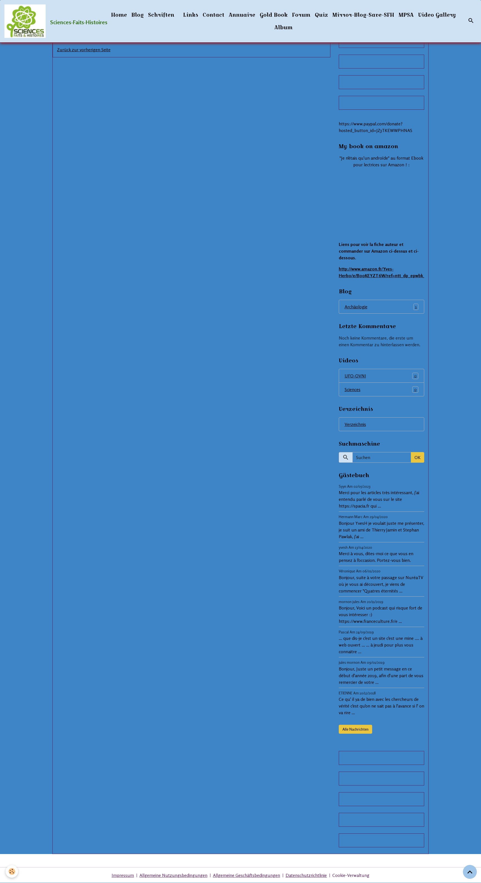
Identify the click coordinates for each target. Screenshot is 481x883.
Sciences (381, 389)
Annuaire (242, 15)
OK (417, 457)
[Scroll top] (470, 872)
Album (283, 27)
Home (119, 15)
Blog (137, 15)
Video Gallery (437, 15)
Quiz (321, 15)
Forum (301, 15)
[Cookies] (12, 871)
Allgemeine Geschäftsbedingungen (246, 875)
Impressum (123, 875)
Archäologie (381, 306)
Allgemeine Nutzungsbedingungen (173, 875)
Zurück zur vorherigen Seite (84, 49)
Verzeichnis (355, 424)
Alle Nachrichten (355, 729)
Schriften (161, 15)
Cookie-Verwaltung (350, 875)
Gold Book (274, 15)
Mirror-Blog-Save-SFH (363, 15)
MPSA (406, 15)
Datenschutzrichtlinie (306, 875)
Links (190, 15)
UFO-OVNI (381, 376)
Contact (213, 15)
